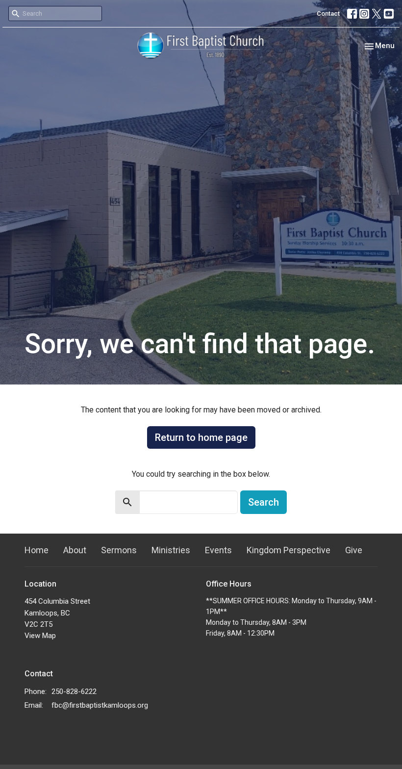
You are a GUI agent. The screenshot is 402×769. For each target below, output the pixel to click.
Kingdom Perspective (288, 550)
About (74, 550)
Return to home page (201, 437)
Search (263, 502)
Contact (328, 13)
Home (37, 550)
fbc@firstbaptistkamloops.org (99, 705)
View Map (40, 635)
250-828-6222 (74, 691)
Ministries (170, 550)
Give (353, 550)
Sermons (119, 550)
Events (218, 550)
